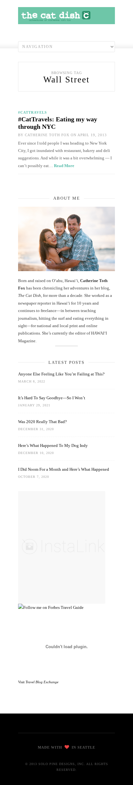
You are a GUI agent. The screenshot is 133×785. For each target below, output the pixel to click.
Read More (64, 165)
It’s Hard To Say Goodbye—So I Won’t (51, 397)
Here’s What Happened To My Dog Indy (53, 445)
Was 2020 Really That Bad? (42, 421)
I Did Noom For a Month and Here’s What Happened (63, 469)
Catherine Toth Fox (47, 135)
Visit (38, 682)
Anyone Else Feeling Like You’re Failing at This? (61, 374)
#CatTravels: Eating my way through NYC (57, 123)
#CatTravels (32, 112)
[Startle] (51, 607)
